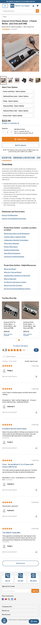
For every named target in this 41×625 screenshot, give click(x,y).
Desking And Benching (11, 250)
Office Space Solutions (11, 243)
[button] (38, 53)
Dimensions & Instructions (24, 157)
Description (6, 157)
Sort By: (27, 361)
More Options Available (8, 335)
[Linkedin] (12, 599)
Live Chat (20, 581)
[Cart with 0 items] (38, 6)
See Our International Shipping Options (17, 289)
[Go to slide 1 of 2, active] (19, 340)
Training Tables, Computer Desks (15, 237)
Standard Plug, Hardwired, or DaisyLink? (17, 275)
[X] (9, 599)
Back (4, 16)
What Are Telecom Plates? (13, 272)
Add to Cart (22, 139)
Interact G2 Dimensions (10, 215)
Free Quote (33, 581)
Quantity (5, 128)
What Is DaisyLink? (10, 279)
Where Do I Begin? (10, 269)
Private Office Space (11, 247)
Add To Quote (20, 145)
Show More (5, 437)
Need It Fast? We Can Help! (13, 285)
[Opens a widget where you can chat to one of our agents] (34, 621)
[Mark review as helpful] (36, 376)
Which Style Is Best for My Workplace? (17, 233)
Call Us (7, 581)
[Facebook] (3, 599)
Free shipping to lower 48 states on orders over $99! (20, 1)
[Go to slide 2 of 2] (22, 340)
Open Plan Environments (12, 253)
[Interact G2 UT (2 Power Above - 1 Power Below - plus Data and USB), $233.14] (11, 310)
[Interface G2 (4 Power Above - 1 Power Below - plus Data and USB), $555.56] (30, 310)
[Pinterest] (15, 599)
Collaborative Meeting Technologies (16, 240)
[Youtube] (6, 599)
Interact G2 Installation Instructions (14, 218)
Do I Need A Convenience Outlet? (15, 282)
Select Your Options (10, 87)
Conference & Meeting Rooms (14, 256)
